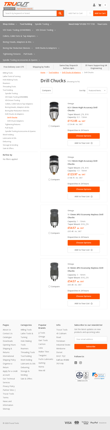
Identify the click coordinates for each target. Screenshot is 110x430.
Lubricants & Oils (9, 138)
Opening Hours (9, 344)
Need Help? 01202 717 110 (82, 24)
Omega (41, 336)
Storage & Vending (10, 145)
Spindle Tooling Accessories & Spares (20, 60)
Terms (5, 397)
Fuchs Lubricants (45, 359)
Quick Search (9, 9)
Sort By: (82, 90)
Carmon (41, 344)
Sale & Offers (8, 148)
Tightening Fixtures (12, 53)
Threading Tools (9, 86)
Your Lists (102, 24)
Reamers (6, 83)
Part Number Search (24, 9)
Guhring (41, 363)
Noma (41, 366)
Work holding (8, 134)
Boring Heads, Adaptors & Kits (17, 42)
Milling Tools (8, 73)
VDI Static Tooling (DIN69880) (17, 30)
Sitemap (6, 409)
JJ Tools (41, 332)
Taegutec (42, 355)
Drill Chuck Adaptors (15, 121)
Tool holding (26, 24)
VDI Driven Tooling (44, 30)
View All (41, 370)
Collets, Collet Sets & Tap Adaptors (19, 36)
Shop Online (8, 24)
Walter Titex (43, 351)
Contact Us (7, 333)
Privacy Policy (9, 386)
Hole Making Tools (10, 79)
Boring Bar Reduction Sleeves (16, 48)
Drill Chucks (12, 117)
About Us (7, 329)
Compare (46, 90)
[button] (99, 376)
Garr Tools (43, 340)
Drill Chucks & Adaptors (46, 48)
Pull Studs (27, 53)
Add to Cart (100, 13)
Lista (40, 348)
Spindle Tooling (42, 24)
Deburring (7, 141)
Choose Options (83, 135)
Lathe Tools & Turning (11, 76)
